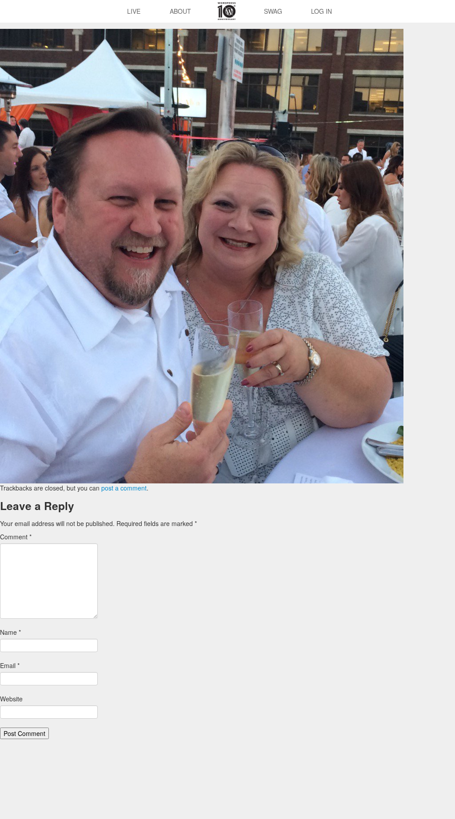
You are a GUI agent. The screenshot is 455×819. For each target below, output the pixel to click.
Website (11, 698)
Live (133, 11)
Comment (16, 536)
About (180, 11)
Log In (321, 11)
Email (10, 665)
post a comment (124, 487)
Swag (273, 11)
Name (10, 632)
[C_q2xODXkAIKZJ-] (201, 255)
